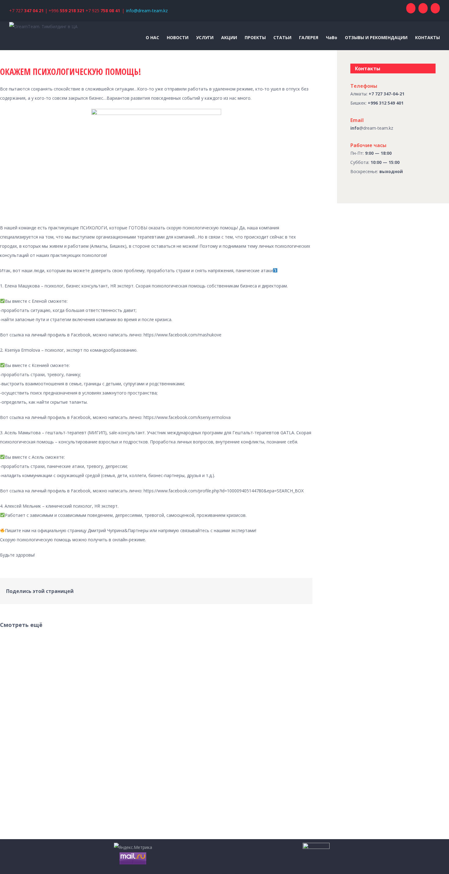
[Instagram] (435, 8)
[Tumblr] (255, 588)
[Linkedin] (275, 588)
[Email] (304, 588)
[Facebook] (410, 8)
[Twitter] (236, 588)
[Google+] (265, 588)
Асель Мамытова (23, 432)
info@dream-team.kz (147, 10)
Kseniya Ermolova (22, 350)
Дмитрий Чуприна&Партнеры (118, 530)
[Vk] (295, 588)
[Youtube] (423, 8)
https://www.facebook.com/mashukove (182, 335)
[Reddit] (285, 588)
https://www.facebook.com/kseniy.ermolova (187, 417)
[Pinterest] (246, 588)
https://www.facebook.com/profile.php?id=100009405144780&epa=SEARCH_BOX (224, 491)
